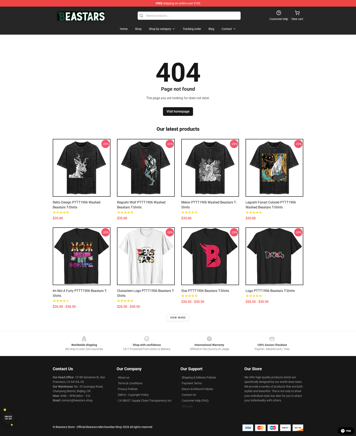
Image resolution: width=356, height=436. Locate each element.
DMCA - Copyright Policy (133, 394)
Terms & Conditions (130, 383)
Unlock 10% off (8, 418)
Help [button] (348, 430)
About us (123, 377)
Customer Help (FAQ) (195, 400)
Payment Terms (192, 383)
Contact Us (189, 394)
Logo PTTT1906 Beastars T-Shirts (270, 291)
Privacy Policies (128, 389)
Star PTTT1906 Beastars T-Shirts (205, 291)
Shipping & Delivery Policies (199, 377)
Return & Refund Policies (197, 389)
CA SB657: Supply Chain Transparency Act (145, 400)
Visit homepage (178, 111)
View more (178, 317)
